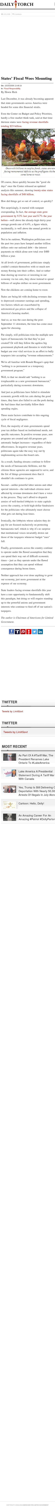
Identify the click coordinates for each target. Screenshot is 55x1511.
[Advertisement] (27, 45)
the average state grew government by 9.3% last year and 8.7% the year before (26, 216)
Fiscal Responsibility (12, 89)
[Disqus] (27, 667)
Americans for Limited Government (35, 1505)
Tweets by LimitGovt (12, 711)
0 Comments (17, 14)
